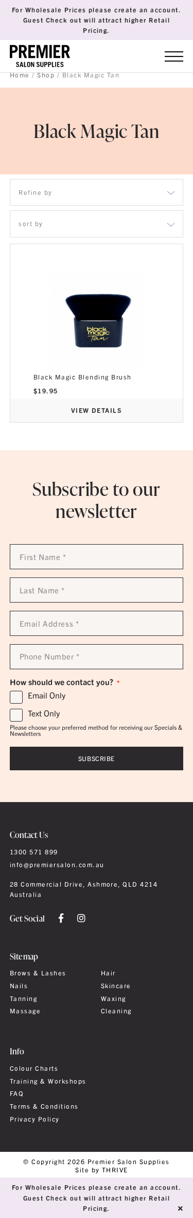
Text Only (44, 713)
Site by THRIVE (101, 1170)
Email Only (46, 695)
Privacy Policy (35, 1119)
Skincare (116, 986)
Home (20, 75)
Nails (19, 986)
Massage (25, 1011)
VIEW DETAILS (96, 410)
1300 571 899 (34, 852)
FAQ (17, 1093)
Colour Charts (34, 1068)
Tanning (23, 998)
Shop (46, 75)
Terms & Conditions (44, 1106)
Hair (108, 973)
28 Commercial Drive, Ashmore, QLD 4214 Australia (84, 889)
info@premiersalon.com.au (57, 865)
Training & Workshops (48, 1081)
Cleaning (116, 1011)
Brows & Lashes (38, 973)
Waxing (113, 998)
